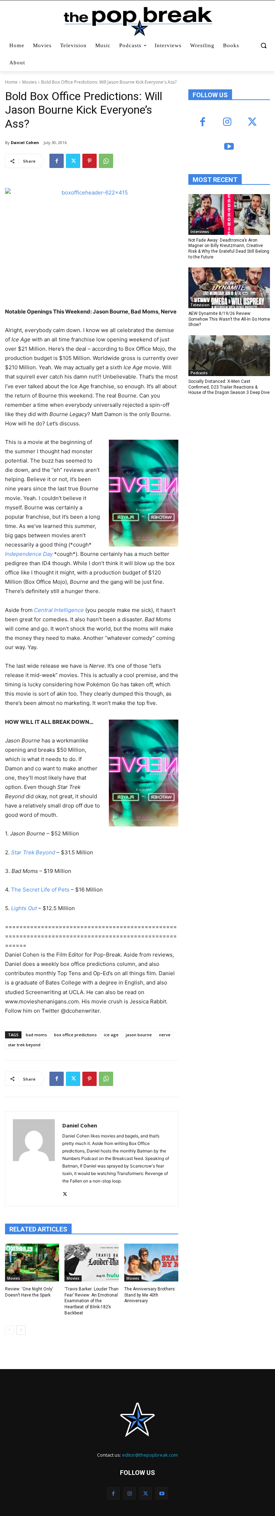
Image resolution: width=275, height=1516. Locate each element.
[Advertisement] (231, 451)
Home (11, 82)
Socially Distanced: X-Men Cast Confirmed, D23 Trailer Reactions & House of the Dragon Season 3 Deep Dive (229, 387)
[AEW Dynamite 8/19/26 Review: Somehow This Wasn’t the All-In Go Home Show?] (229, 287)
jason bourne (139, 1034)
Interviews (199, 231)
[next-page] (20, 1330)
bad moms (36, 1034)
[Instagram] (227, 122)
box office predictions (75, 1034)
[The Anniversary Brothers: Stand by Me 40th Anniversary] (151, 1263)
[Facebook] (56, 161)
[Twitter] (73, 161)
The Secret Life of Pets (40, 889)
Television (199, 304)
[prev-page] (9, 1330)
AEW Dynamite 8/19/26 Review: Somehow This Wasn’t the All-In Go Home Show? (229, 319)
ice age (111, 1034)
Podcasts (199, 372)
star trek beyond (24, 1044)
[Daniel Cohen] (34, 1159)
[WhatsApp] (106, 161)
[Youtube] (229, 147)
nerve (164, 1034)
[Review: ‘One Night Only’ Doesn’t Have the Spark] (32, 1263)
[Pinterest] (89, 161)
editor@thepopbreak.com (150, 1455)
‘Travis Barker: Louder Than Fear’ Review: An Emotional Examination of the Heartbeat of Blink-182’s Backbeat (91, 1301)
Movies (29, 82)
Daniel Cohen (25, 142)
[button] (263, 45)
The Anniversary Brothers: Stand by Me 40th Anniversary (150, 1295)
